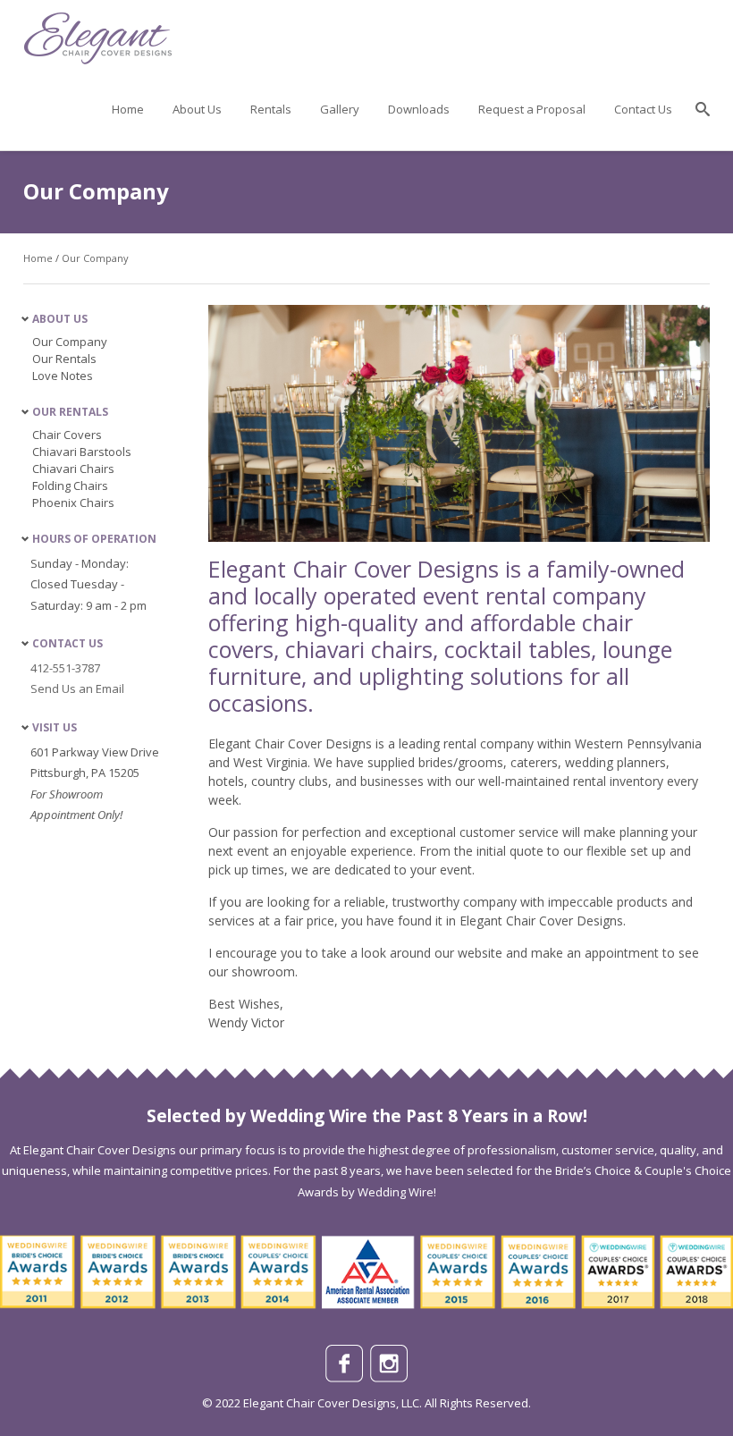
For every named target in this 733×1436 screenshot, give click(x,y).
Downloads (419, 109)
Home (128, 109)
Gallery (339, 109)
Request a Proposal (532, 109)
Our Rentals (64, 359)
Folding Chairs (70, 485)
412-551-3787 (65, 668)
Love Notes (62, 375)
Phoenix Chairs (73, 502)
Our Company (95, 258)
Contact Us (643, 109)
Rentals (270, 109)
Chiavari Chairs (73, 468)
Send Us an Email (77, 688)
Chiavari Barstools (81, 451)
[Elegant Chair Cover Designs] (99, 57)
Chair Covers (67, 435)
